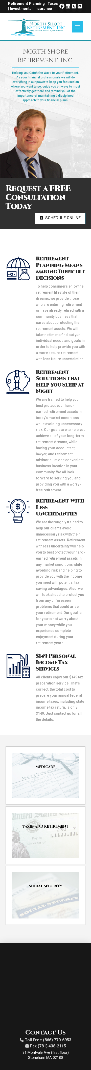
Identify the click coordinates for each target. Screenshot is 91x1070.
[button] (77, 26)
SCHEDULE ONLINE (63, 217)
